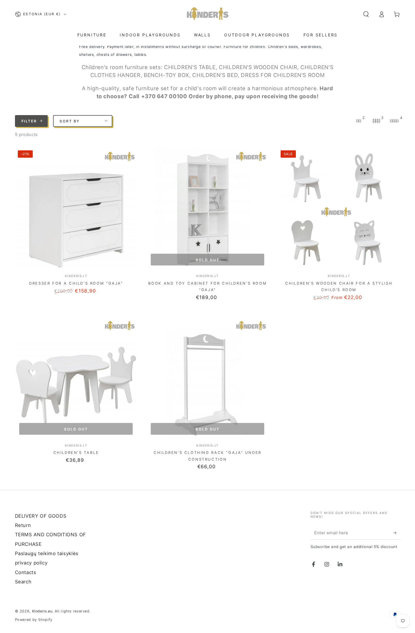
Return (23, 525)
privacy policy (31, 563)
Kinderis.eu (42, 611)
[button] (366, 14)
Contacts (25, 572)
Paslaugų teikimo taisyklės (46, 553)
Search (23, 581)
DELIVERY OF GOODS (41, 516)
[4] (394, 121)
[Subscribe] (396, 532)
